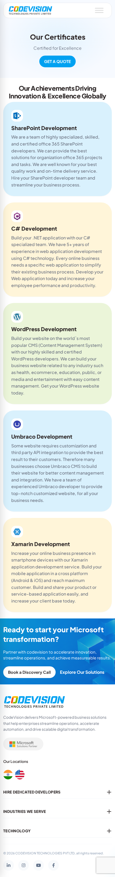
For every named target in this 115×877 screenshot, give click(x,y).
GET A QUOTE (57, 61)
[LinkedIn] (8, 865)
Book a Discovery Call (29, 672)
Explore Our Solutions (82, 672)
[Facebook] (53, 865)
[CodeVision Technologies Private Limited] (30, 10)
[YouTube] (38, 865)
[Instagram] (23, 865)
